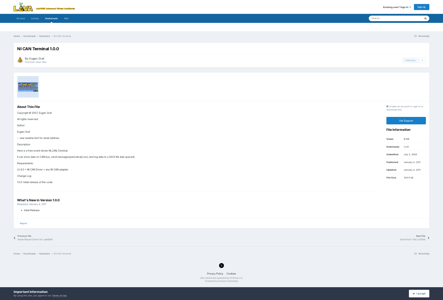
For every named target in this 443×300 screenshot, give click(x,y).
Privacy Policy (215, 273)
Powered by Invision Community (221, 281)
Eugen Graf (36, 58)
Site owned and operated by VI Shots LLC (221, 278)
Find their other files (36, 62)
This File (412, 18)
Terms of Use (59, 295)
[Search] (425, 18)
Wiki (66, 18)
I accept (420, 293)
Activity (35, 18)
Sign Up (422, 7)
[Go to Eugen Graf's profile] (20, 60)
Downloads (51, 18)
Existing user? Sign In (396, 7)
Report (23, 223)
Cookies (231, 273)
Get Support (406, 120)
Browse (21, 18)
